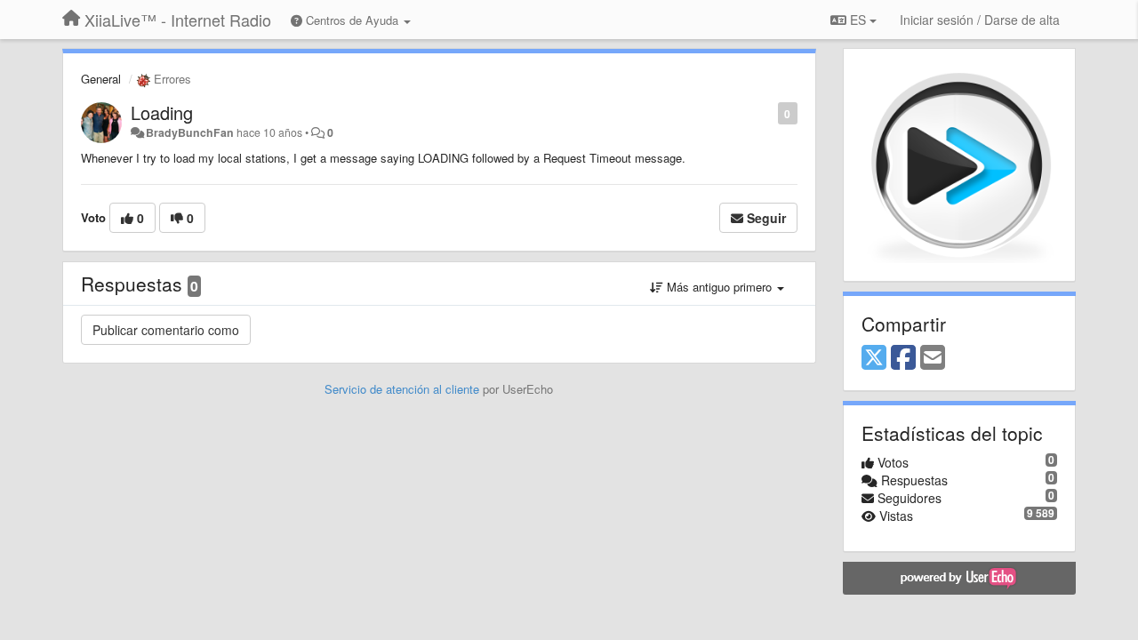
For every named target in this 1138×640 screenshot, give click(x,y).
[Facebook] (903, 358)
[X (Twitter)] (874, 358)
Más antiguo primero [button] (719, 286)
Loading (162, 112)
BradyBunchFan (190, 132)
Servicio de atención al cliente (404, 388)
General (101, 78)
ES (858, 19)
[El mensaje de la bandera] (768, 112)
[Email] (932, 358)
